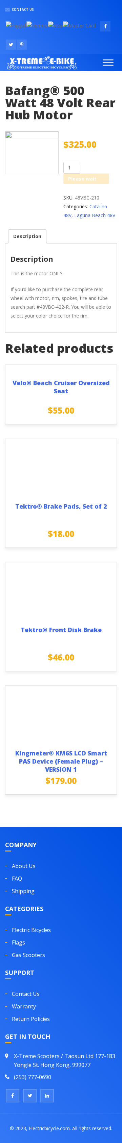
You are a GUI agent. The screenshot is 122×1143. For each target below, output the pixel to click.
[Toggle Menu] (108, 62)
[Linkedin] (47, 1095)
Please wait (82, 179)
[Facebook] (12, 1095)
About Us (24, 866)
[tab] (27, 236)
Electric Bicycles (31, 930)
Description (27, 236)
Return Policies (31, 1019)
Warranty (24, 1006)
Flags (18, 942)
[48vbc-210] (31, 153)
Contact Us (22, 9)
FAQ (17, 878)
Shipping (23, 891)
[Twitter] (30, 1095)
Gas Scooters (28, 955)
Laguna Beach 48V (94, 215)
